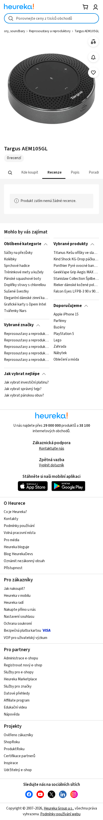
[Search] (10, 172)
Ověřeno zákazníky (18, 735)
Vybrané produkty (71, 244)
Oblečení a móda (66, 359)
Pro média (11, 540)
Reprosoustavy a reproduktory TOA (26, 333)
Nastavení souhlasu (19, 616)
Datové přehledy (17, 693)
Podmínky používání (19, 525)
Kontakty (11, 518)
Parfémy (60, 320)
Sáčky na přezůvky (18, 252)
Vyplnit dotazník (51, 465)
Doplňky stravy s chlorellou (25, 285)
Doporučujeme (68, 306)
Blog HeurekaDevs (18, 554)
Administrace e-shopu (21, 658)
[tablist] (51, 173)
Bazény (59, 327)
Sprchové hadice (17, 265)
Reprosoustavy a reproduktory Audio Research (26, 340)
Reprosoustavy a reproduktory (49, 31)
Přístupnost (13, 568)
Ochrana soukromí (18, 623)
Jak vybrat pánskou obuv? (24, 395)
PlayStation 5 (64, 333)
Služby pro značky (18, 686)
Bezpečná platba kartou (22, 630)
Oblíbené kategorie (22, 244)
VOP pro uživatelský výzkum (25, 637)
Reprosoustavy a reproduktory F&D (26, 359)
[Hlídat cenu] (93, 57)
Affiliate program (17, 700)
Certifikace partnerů (19, 756)
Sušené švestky (16, 291)
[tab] (29, 173)
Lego (58, 340)
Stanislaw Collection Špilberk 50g (76, 278)
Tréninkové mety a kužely (24, 272)
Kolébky (10, 259)
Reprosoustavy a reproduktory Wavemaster (26, 353)
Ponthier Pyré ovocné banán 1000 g (76, 265)
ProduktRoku (14, 749)
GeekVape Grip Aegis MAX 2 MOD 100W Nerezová (76, 272)
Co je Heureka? (15, 511)
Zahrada (60, 346)
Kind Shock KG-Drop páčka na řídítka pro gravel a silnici (76, 259)
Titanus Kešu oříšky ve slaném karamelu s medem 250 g (76, 252)
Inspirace (11, 763)
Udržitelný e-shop (18, 770)
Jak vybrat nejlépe (22, 374)
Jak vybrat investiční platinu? (26, 382)
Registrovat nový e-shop (23, 665)
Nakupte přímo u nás (20, 609)
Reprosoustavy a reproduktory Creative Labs (26, 346)
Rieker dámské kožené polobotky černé (76, 285)
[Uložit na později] (93, 72)
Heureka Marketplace (20, 679)
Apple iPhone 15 (66, 314)
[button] (29, 172)
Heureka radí (14, 602)
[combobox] (51, 18)
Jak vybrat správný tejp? (23, 389)
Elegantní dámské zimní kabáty (26, 298)
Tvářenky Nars (15, 310)
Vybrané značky (19, 325)
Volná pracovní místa (20, 532)
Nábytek (60, 353)
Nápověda (12, 714)
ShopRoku (12, 742)
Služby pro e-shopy (19, 672)
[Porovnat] (93, 41)
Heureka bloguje (16, 547)
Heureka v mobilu (17, 595)
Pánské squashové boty (22, 278)
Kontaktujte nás (51, 448)
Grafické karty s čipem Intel (25, 304)
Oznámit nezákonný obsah (24, 561)
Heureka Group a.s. (58, 808)
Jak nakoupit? (14, 588)
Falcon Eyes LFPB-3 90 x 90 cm (76, 291)
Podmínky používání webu (60, 814)
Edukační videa (15, 707)
